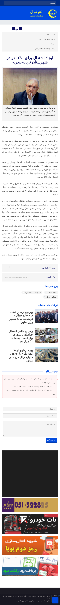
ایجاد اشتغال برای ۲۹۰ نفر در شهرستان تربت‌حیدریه (30, 60)
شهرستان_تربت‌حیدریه (33, 292)
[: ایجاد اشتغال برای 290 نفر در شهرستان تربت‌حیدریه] (5, 28)
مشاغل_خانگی (51, 297)
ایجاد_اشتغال (51, 292)
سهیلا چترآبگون (39, 48)
